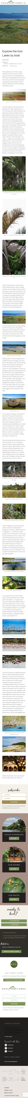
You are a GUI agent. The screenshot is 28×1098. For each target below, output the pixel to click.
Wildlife (19, 63)
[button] (14, 802)
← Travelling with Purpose (9, 932)
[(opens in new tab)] (14, 964)
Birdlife (6, 63)
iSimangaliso (14, 101)
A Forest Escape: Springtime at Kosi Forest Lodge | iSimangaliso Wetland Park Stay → (14, 937)
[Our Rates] (14, 884)
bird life (14, 442)
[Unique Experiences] (14, 824)
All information (8, 1036)
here (21, 778)
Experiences (12, 63)
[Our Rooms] (14, 854)
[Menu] (24, 3)
